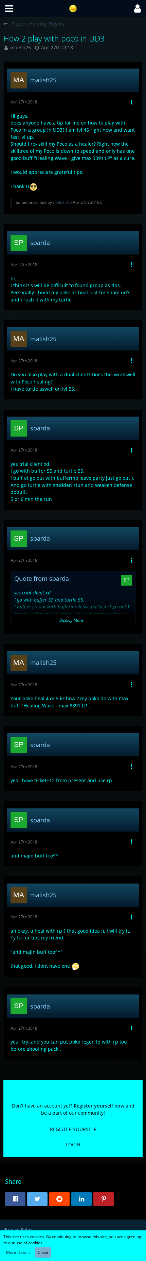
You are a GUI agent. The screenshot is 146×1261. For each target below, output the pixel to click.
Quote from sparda (41, 578)
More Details (18, 1252)
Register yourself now (99, 1105)
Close (43, 1252)
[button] (9, 8)
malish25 (20, 47)
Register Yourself (73, 1129)
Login (73, 1144)
